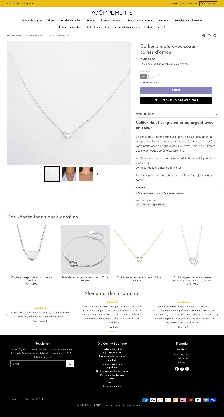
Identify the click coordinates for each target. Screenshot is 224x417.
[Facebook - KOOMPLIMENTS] (204, 36)
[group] (52, 174)
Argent (154, 76)
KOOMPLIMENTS (93, 405)
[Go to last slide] (41, 174)
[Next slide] (97, 174)
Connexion (174, 4)
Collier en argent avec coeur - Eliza (139, 277)
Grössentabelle (149, 83)
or (143, 76)
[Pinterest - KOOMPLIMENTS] (215, 36)
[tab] (110, 331)
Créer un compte (189, 4)
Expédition (163, 63)
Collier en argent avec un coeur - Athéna (31, 279)
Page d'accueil (14, 36)
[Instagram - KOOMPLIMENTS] (209, 36)
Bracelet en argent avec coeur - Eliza (85, 277)
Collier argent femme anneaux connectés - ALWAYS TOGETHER (192, 279)
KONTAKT (182, 349)
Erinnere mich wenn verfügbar (176, 100)
